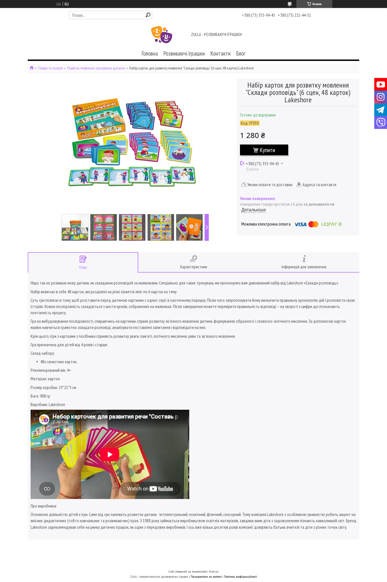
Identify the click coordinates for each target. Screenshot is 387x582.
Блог (240, 53)
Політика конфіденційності (240, 576)
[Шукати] (148, 15)
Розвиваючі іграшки (184, 53)
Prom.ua (213, 571)
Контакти (220, 53)
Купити (267, 150)
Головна (150, 53)
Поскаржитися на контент (206, 576)
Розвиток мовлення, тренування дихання (96, 68)
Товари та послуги (50, 68)
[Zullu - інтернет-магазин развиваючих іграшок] (162, 35)
